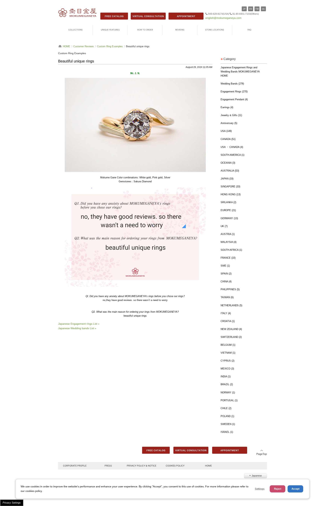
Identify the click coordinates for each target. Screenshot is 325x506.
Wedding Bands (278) (232, 83)
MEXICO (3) (227, 368)
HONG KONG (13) (231, 194)
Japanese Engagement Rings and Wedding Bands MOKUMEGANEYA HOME (240, 71)
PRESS (108, 465)
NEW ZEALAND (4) (231, 329)
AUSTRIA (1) (228, 234)
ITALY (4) (226, 313)
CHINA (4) (226, 281)
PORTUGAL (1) (229, 400)
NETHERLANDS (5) (231, 305)
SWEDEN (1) (228, 424)
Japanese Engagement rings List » (78, 323)
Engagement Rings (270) (234, 91)
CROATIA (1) (228, 321)
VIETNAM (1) (228, 352)
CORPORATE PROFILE (75, 465)
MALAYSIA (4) (228, 242)
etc (263, 9)
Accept (295, 488)
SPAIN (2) (226, 273)
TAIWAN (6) (227, 297)
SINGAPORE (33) (230, 186)
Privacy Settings (12, 502)
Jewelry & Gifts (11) (231, 115)
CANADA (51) (228, 139)
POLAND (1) (227, 416)
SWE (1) (225, 265)
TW (257, 9)
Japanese (257, 475)
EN (250, 9)
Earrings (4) (227, 107)
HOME (208, 465)
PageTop (261, 453)
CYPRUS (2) (227, 360)
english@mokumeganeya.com (223, 17)
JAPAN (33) (227, 178)
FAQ (249, 29)
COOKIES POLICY (175, 465)
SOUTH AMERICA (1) (232, 154)
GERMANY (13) (229, 218)
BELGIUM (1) (228, 344)
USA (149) (226, 131)
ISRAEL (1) (227, 432)
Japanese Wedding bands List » (77, 328)
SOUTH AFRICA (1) (231, 249)
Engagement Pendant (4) (234, 99)
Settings (259, 488)
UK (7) (224, 226)
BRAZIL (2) (227, 384)
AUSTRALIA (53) (230, 170)
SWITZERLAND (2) (231, 337)
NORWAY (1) (228, 392)
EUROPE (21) (228, 210)
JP (244, 9)
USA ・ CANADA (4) (232, 147)
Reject (277, 488)
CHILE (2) (226, 408)
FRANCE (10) (228, 257)
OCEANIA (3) (228, 162)
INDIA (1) (226, 376)
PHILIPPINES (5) (230, 289)
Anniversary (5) (229, 123)
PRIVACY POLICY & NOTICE (141, 465)
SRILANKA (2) (228, 202)
